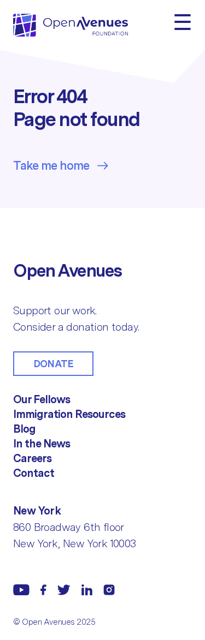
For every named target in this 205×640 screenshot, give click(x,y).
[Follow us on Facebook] (43, 589)
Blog (24, 428)
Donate (53, 363)
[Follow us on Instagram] (109, 589)
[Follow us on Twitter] (64, 589)
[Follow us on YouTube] (21, 589)
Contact (33, 473)
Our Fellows (41, 399)
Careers (32, 458)
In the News (41, 443)
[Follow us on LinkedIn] (86, 589)
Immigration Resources (69, 414)
